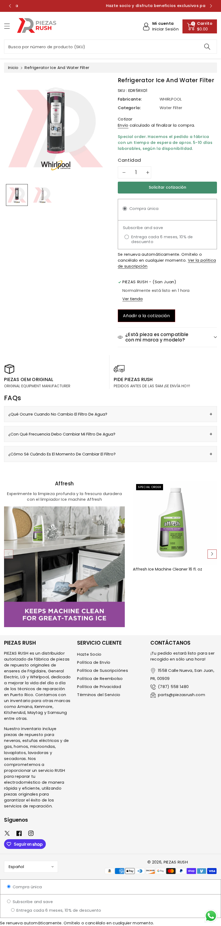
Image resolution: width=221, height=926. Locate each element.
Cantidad (129, 160)
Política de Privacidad (99, 686)
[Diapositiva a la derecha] (212, 554)
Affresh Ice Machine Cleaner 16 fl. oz (167, 569)
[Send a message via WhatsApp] (210, 915)
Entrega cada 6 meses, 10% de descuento (58, 910)
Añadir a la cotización (146, 316)
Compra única (26, 887)
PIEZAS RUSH (176, 862)
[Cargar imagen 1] (16, 195)
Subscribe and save (32, 901)
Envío (123, 125)
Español (16, 866)
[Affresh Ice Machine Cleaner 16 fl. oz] (175, 523)
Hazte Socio (89, 654)
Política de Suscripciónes (102, 670)
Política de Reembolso (100, 678)
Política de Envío (93, 662)
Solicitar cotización (167, 187)
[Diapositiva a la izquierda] (8, 554)
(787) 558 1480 (173, 686)
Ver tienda (132, 299)
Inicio (13, 67)
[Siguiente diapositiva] (211, 6)
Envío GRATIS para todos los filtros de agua (110, 5)
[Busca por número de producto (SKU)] (207, 46)
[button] (9, 26)
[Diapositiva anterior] (10, 6)
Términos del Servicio (98, 694)
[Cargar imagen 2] (42, 195)
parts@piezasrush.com (181, 694)
